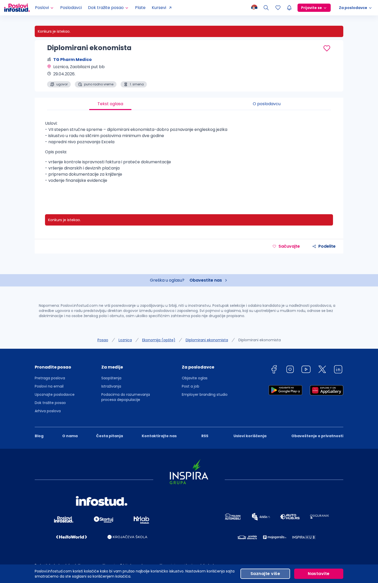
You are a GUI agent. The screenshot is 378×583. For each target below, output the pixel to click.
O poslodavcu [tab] (267, 104)
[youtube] (306, 370)
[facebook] (274, 370)
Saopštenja (111, 378)
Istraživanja (111, 386)
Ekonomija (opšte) (158, 340)
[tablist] (189, 104)
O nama (70, 435)
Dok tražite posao (50, 402)
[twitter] (322, 370)
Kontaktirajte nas (159, 435)
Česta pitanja (109, 435)
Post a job (190, 386)
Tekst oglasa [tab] (110, 104)
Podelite (327, 246)
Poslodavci (71, 8)
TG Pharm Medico (72, 59)
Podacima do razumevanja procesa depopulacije (125, 397)
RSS (204, 435)
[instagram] (290, 370)
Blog (39, 435)
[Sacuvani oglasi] (278, 7)
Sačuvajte (289, 246)
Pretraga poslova (50, 378)
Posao (102, 340)
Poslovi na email (49, 386)
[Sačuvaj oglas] (327, 48)
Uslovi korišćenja (249, 435)
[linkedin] (338, 370)
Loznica (125, 340)
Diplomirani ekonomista (207, 340)
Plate (140, 8)
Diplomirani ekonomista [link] (259, 340)
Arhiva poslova (48, 411)
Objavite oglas (195, 378)
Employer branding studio (205, 394)
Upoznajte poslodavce (55, 394)
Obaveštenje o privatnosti (317, 435)
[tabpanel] (189, 157)
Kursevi (159, 8)
